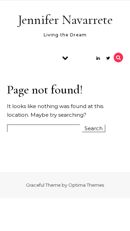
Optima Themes (86, 185)
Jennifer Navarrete (65, 20)
